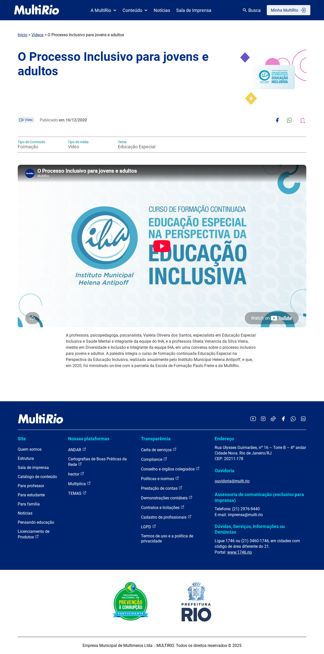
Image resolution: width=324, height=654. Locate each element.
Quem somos (30, 449)
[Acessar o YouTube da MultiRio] (253, 419)
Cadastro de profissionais (164, 517)
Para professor (31, 485)
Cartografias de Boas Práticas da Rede (97, 462)
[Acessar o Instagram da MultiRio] (263, 419)
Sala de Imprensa (193, 10)
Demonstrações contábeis (165, 498)
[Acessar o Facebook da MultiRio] (283, 419)
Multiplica (77, 483)
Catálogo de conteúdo (37, 476)
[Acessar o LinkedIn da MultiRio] (303, 419)
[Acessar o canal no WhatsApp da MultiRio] (293, 419)
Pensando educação (36, 522)
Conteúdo (132, 10)
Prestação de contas (159, 488)
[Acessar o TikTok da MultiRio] (273, 419)
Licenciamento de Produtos (33, 534)
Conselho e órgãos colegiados (168, 469)
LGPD (146, 526)
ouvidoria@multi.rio (232, 481)
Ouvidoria (224, 470)
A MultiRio (101, 10)
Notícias (162, 10)
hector (74, 474)
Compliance (152, 459)
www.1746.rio (239, 552)
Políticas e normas (158, 478)
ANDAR (75, 449)
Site (22, 438)
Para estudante (31, 495)
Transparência (156, 438)
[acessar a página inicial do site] (36, 10)
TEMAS (75, 493)
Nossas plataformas (88, 438)
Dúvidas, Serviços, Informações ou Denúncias (250, 529)
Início (22, 34)
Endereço (224, 438)
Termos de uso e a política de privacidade (167, 538)
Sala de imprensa (33, 467)
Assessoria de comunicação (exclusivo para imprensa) (259, 497)
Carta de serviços (157, 449)
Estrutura (26, 458)
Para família (29, 504)
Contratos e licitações (160, 507)
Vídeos (37, 34)
